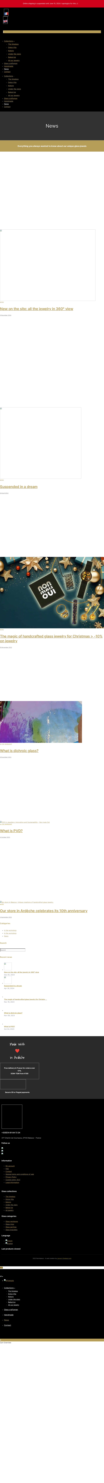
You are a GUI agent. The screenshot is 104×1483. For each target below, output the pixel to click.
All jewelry (10, 1210)
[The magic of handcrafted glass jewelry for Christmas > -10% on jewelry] (8, 997)
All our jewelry (14, 60)
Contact (7, 72)
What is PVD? (11, 831)
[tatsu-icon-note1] (2, 1154)
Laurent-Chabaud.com (64, 1258)
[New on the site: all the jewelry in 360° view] (8, 970)
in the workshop (6, 744)
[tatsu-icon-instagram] (2, 1148)
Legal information (12, 1182)
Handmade (8, 66)
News (6, 69)
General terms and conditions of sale (20, 1174)
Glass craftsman (10, 63)
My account (10, 1166)
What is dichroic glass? (19, 750)
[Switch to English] (9, 1244)
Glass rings (10, 1224)
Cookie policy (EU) (13, 1180)
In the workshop (10, 933)
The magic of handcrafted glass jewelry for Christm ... (25, 999)
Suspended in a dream (18, 486)
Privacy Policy (11, 1177)
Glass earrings (11, 1227)
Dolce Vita (12, 47)
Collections (8, 41)
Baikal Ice (12, 57)
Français (10, 1281)
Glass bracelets (11, 1230)
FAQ (7, 1169)
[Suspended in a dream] (8, 983)
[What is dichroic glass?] (8, 1010)
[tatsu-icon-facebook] (2, 1151)
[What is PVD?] (8, 1024)
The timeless (13, 44)
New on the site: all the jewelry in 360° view (36, 309)
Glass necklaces (12, 1221)
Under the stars (14, 54)
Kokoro (11, 51)
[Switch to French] (9, 1241)
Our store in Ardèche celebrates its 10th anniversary (43, 911)
